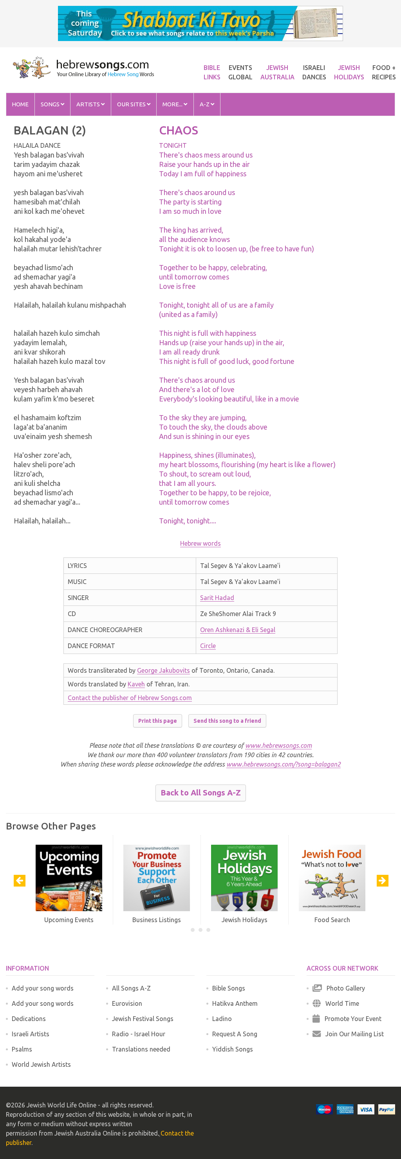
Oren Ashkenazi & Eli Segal (237, 629)
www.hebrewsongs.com (278, 745)
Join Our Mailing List (352, 1033)
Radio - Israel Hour (138, 1033)
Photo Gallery (343, 988)
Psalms (22, 1049)
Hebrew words (200, 543)
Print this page (157, 721)
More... (173, 104)
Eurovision (127, 1003)
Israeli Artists (30, 1033)
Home (20, 104)
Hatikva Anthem (235, 1003)
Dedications (29, 1018)
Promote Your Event (350, 1018)
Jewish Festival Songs (142, 1018)
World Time (340, 1003)
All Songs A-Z (131, 988)
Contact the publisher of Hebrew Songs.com (130, 697)
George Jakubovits (163, 670)
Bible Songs (228, 988)
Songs (51, 104)
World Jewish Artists (41, 1064)
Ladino (222, 1018)
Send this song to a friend (227, 721)
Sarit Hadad (217, 597)
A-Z (205, 104)
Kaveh (136, 684)
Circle (208, 645)
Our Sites (132, 104)
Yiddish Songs (232, 1049)
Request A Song (234, 1033)
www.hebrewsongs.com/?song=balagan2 (283, 764)
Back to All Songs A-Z (201, 792)
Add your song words (43, 988)
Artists (88, 104)
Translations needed (141, 1049)
